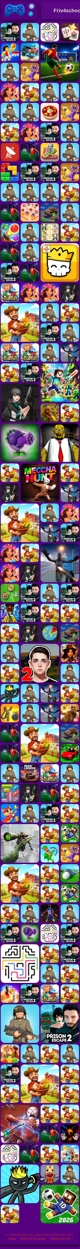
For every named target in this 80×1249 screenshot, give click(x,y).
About (12, 1238)
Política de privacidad (33, 1238)
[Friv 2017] (32, 8)
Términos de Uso (60, 1238)
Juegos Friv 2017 (14, 20)
